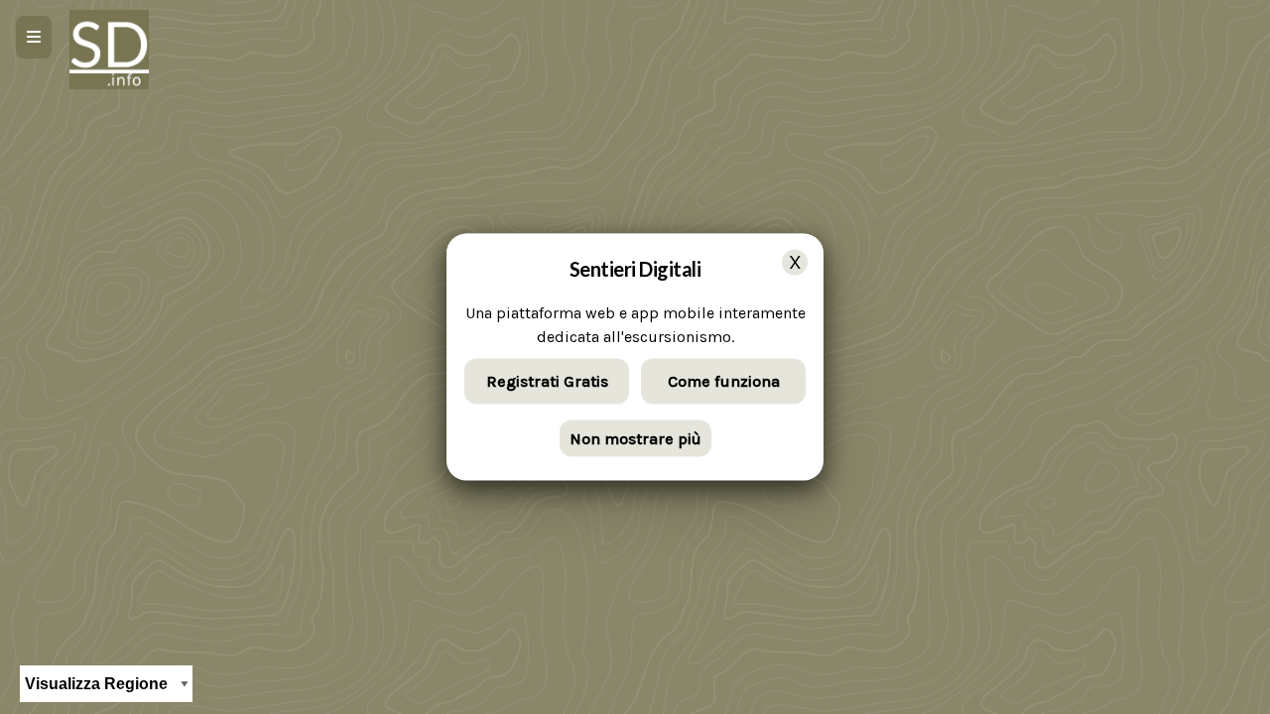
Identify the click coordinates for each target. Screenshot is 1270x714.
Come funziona (724, 381)
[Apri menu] (34, 37)
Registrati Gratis (547, 381)
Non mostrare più (635, 437)
